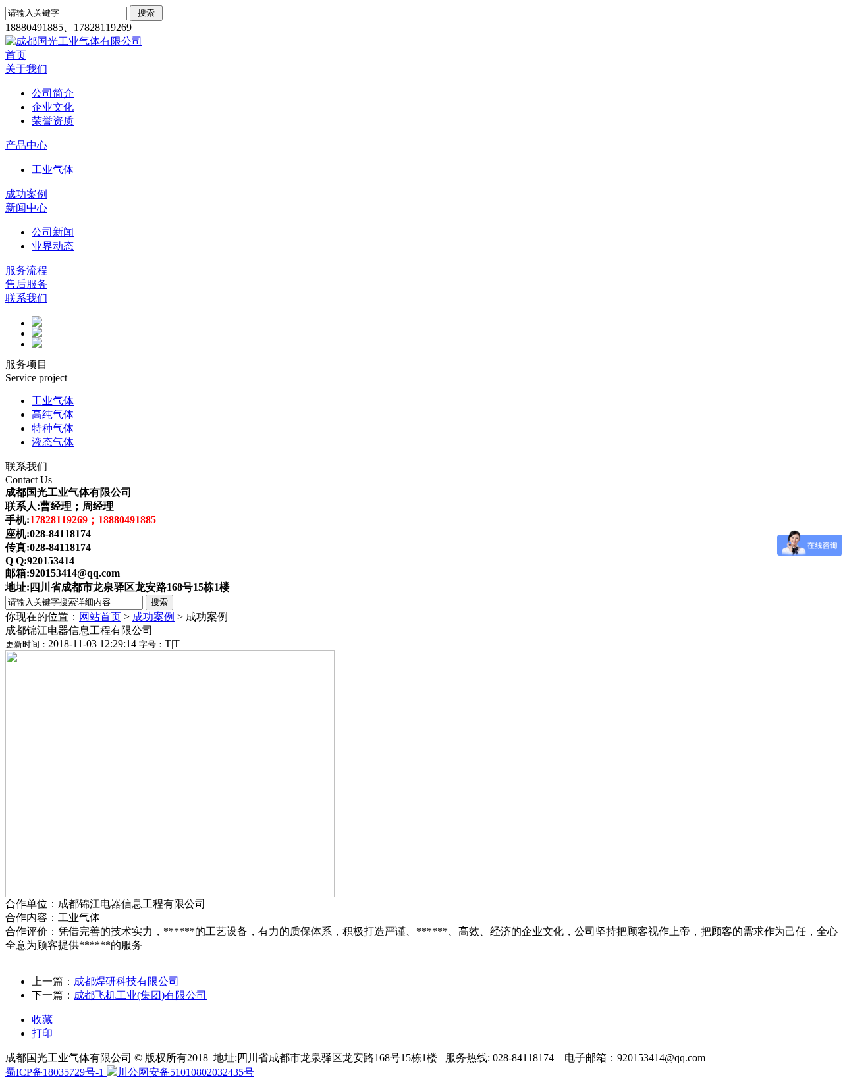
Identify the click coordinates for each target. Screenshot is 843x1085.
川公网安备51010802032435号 (185, 1072)
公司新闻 (53, 232)
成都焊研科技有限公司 (126, 981)
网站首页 (100, 616)
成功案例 (26, 193)
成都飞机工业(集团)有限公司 (140, 995)
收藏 (42, 1019)
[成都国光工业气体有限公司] (73, 41)
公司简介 (53, 93)
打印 (42, 1033)
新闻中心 (26, 207)
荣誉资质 (53, 120)
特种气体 (53, 428)
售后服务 (26, 284)
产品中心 (26, 145)
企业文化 (53, 107)
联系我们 (26, 298)
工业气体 (53, 169)
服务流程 (26, 270)
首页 (15, 55)
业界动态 (53, 245)
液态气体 (53, 442)
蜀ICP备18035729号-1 (56, 1072)
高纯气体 (53, 414)
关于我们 (26, 68)
